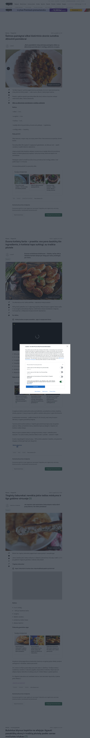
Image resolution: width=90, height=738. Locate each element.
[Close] (68, 346)
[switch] (61, 367)
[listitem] (45, 364)
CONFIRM (35, 386)
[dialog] (45, 369)
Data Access (45, 391)
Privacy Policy (52, 391)
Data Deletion (37, 391)
